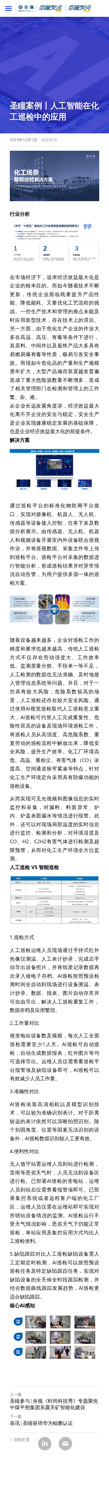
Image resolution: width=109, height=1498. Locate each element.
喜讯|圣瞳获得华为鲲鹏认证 (41, 1423)
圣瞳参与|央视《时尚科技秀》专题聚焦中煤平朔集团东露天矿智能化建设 (54, 1404)
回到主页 (22, 1439)
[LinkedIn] (44, 1443)
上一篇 (16, 1394)
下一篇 (16, 1416)
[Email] (65, 1443)
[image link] (54, 8)
